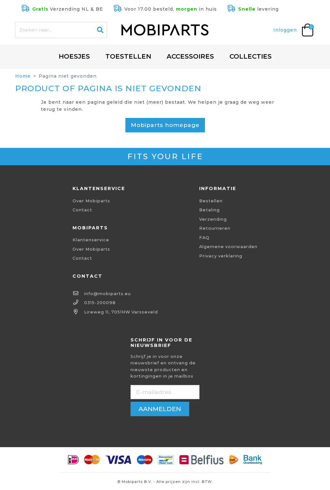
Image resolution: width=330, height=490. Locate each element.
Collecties (250, 56)
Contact (82, 209)
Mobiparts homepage (165, 124)
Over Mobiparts (91, 200)
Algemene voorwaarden (228, 246)
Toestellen (128, 56)
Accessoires (190, 56)
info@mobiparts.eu (107, 293)
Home (23, 76)
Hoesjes (74, 56)
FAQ (204, 237)
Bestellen (211, 200)
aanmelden (160, 409)
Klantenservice (91, 239)
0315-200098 (100, 302)
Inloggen (285, 30)
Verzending (213, 219)
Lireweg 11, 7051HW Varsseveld (121, 312)
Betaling (209, 209)
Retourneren (214, 228)
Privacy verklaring (220, 256)
